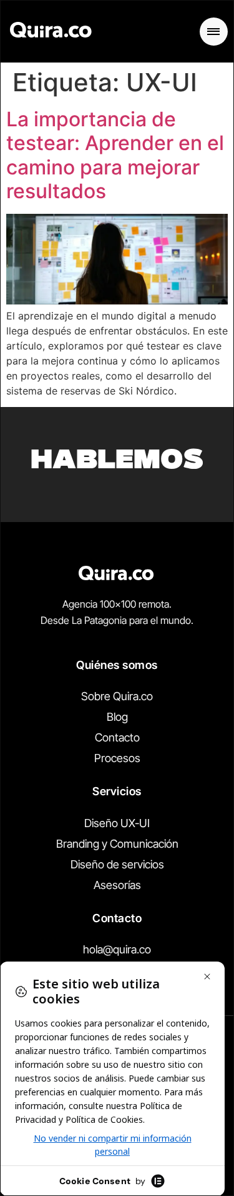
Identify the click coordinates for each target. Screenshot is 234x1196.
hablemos (117, 462)
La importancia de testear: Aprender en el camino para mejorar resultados (115, 155)
